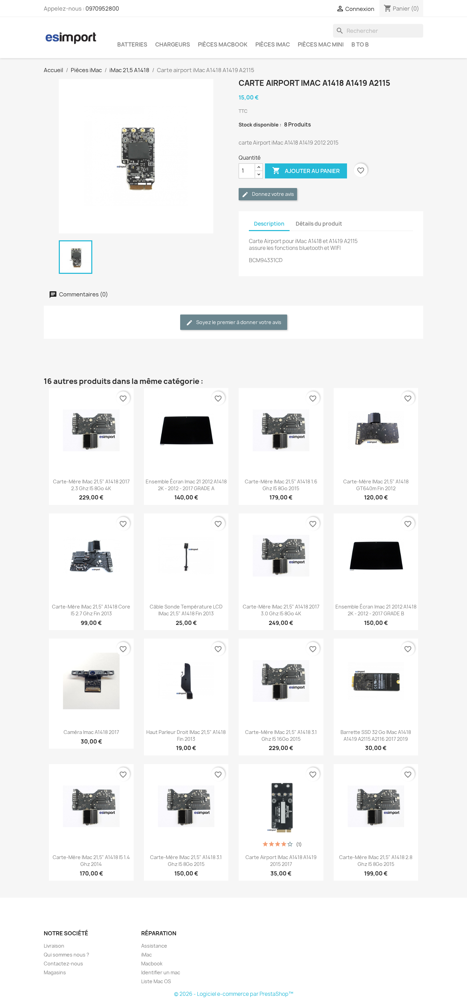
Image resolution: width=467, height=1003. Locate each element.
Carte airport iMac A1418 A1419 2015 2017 (281, 860)
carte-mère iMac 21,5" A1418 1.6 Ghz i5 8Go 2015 (281, 485)
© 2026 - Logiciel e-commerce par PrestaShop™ (233, 994)
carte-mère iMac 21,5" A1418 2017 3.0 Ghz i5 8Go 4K (281, 610)
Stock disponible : (260, 124)
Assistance (154, 945)
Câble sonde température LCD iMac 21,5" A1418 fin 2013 (186, 610)
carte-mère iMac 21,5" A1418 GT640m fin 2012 (376, 485)
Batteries (132, 44)
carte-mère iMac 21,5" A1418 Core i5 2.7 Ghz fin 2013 (91, 610)
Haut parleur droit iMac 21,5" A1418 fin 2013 (186, 735)
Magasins (55, 972)
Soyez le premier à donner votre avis (238, 322)
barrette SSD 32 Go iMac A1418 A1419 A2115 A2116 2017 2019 (376, 735)
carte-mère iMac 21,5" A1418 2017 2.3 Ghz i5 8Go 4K (91, 485)
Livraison (54, 945)
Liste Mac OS (156, 981)
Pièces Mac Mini (321, 44)
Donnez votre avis (272, 194)
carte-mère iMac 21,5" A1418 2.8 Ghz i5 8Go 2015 (375, 860)
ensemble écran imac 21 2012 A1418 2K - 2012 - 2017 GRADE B (375, 610)
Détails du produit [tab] (319, 223)
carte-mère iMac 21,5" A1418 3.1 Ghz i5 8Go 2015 (186, 860)
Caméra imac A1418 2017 (91, 732)
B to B (360, 44)
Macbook (151, 963)
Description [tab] (269, 223)
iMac (146, 954)
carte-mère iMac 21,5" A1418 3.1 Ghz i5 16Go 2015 (281, 735)
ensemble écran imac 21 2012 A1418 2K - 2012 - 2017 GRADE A (186, 485)
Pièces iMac (272, 44)
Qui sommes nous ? (66, 954)
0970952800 (102, 8)
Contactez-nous (63, 963)
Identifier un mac (160, 972)
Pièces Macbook (223, 44)
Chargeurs (172, 44)
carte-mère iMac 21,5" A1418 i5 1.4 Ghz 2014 (91, 860)
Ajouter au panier (306, 170)
